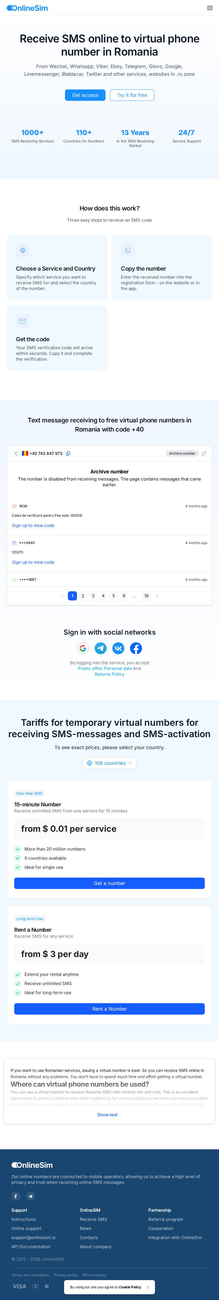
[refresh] (203, 453)
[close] (148, 1287)
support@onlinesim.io (33, 1237)
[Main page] (27, 8)
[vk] (118, 648)
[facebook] (136, 648)
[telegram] (101, 648)
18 (146, 595)
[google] (83, 648)
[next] (157, 595)
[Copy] (68, 453)
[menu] (210, 8)
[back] (16, 453)
